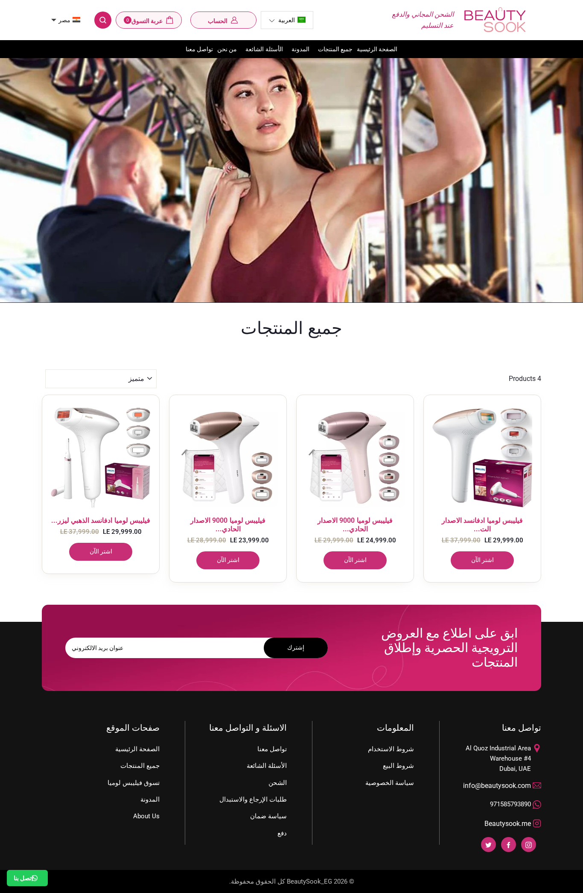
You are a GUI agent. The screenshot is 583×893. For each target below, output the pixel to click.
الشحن (277, 783)
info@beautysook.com (497, 786)
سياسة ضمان (268, 816)
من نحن (227, 49)
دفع (282, 833)
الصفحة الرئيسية (377, 49)
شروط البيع (398, 766)
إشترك (295, 647)
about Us (146, 816)
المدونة (300, 49)
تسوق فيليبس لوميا (134, 783)
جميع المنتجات (335, 49)
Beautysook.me (507, 824)
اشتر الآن (101, 551)
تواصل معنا (199, 49)
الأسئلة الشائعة (264, 49)
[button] (287, 20)
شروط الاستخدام (391, 749)
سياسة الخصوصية (389, 783)
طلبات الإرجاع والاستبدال (253, 799)
